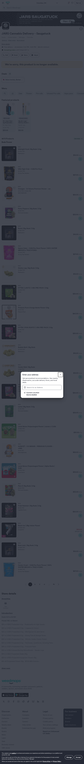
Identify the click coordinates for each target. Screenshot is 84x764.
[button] (43, 394)
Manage (69, 757)
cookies (14, 753)
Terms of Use (46, 761)
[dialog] (42, 757)
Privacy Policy (57, 761)
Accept (78, 757)
